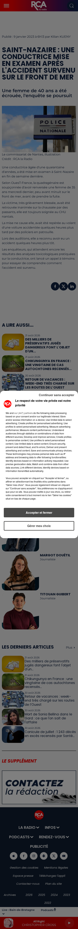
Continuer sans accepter (56, 395)
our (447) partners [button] (23, 413)
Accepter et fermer (39, 512)
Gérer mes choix (39, 526)
